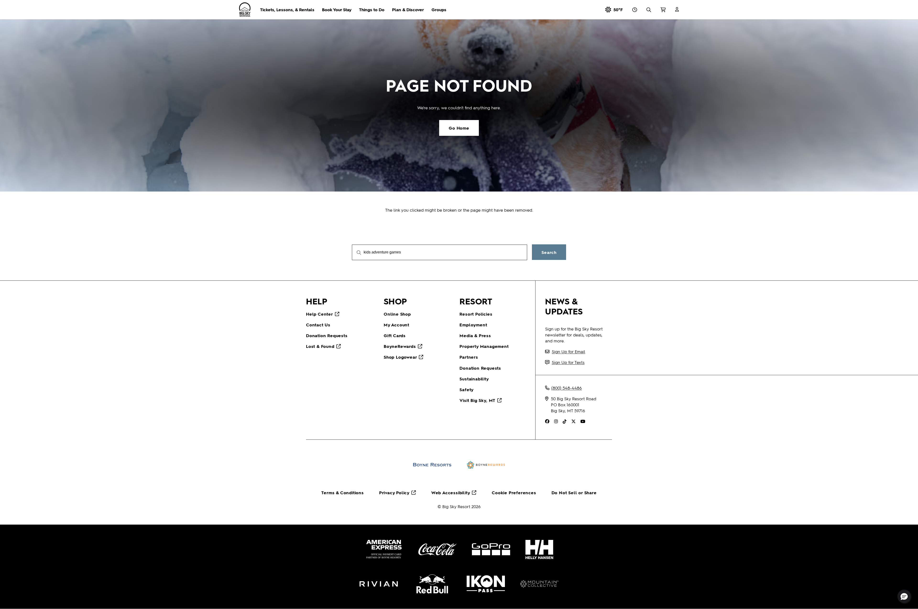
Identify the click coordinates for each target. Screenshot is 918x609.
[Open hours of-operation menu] (635, 9)
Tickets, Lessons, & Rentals (287, 9)
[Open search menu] (649, 9)
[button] (904, 596)
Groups (439, 9)
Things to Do (371, 9)
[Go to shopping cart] (663, 9)
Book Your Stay (336, 9)
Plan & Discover (408, 9)
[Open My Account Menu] (677, 9)
